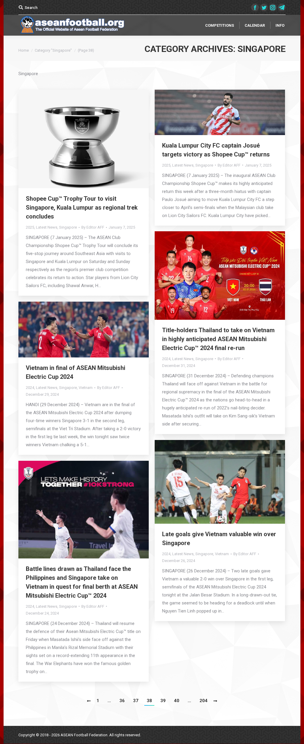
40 (176, 700)
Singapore (68, 227)
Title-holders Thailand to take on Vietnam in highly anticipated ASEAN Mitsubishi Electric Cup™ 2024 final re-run (218, 339)
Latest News (46, 227)
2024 (166, 359)
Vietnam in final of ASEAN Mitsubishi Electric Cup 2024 (75, 372)
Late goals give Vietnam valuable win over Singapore (219, 539)
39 (163, 700)
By (92, 227)
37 (135, 700)
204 (204, 700)
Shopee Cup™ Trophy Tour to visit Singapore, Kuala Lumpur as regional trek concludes (82, 207)
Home (23, 50)
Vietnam (86, 387)
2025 (30, 227)
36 (122, 700)
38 (149, 700)
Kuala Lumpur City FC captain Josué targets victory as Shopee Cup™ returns (216, 150)
